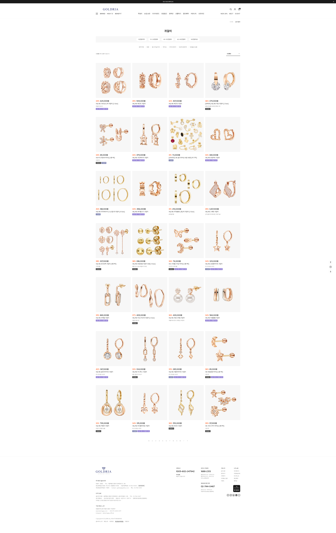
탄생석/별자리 (183, 47)
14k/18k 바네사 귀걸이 (175, 426)
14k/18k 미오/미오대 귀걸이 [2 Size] (143, 318)
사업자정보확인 (141, 485)
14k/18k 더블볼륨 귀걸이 (212, 318)
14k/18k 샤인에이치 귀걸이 (140, 158)
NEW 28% (224, 14)
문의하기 (223, 473)
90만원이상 (194, 39)
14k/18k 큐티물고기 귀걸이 (140, 212)
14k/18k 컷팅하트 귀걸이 (212, 158)
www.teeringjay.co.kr (101, 511)
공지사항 (223, 471)
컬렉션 (171, 14)
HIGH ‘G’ (110, 14)
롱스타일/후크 (156, 47)
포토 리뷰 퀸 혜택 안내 (168, 1)
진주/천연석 (172, 47)
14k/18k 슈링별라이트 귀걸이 (214, 264)
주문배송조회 (237, 473)
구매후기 (223, 476)
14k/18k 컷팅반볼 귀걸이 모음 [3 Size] (143, 264)
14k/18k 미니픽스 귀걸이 (139, 372)
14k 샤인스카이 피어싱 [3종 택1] (214, 426)
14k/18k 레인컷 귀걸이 (175, 104)
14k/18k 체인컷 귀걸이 (139, 104)
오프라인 (201, 14)
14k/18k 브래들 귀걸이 (102, 318)
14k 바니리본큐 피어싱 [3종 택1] (105, 158)
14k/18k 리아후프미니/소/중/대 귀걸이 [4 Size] (110, 212)
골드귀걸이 (237, 22)
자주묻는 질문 (224, 478)
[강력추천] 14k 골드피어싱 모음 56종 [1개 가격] (183, 158)
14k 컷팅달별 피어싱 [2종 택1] (214, 372)
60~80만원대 (181, 39)
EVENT (237, 14)
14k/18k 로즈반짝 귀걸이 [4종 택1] (106, 264)
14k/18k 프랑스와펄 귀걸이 (177, 318)
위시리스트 (236, 476)
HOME (231, 22)
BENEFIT (118, 14)
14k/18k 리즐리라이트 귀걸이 (177, 372)
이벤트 (222, 481)
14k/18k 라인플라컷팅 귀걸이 (141, 426)
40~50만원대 (167, 39)
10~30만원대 (154, 39)
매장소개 (106, 521)
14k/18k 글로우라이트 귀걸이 (104, 372)
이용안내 (127, 521)
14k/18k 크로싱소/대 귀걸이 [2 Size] (107, 104)
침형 (148, 47)
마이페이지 (236, 471)
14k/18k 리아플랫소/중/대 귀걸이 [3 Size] (181, 212)
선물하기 (178, 14)
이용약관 (111, 521)
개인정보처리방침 (119, 521)
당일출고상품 (193, 47)
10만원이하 (141, 39)
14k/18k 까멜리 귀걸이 (102, 426)
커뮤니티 (193, 14)
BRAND (102, 14)
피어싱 (165, 47)
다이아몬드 (155, 14)
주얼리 (140, 14)
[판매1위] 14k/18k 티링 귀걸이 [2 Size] (217, 104)
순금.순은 (147, 14)
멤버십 (235, 481)
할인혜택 (186, 14)
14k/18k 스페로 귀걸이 (212, 212)
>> (187, 441)
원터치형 (141, 47)
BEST (231, 14)
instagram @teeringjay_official (105, 513)
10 (180, 441)
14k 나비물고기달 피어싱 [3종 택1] (179, 264)
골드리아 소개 (99, 521)
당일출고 (164, 14)
